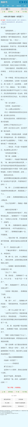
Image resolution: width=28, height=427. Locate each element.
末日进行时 (3, 24)
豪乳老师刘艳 (19, 22)
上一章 (3, 11)
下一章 (17, 11)
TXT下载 (24, 11)
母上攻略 (7, 402)
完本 (13, 5)
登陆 (21, 2)
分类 (3, 5)
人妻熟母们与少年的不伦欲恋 (7, 406)
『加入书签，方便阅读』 (14, 387)
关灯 (26, 9)
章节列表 (10, 11)
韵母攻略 (21, 399)
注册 (25, 2)
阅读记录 (19, 5)
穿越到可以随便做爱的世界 (8, 22)
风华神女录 (21, 406)
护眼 (22, 9)
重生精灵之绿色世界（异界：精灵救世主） (17, 20)
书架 (25, 5)
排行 (8, 5)
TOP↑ (27, 414)
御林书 (4, 2)
